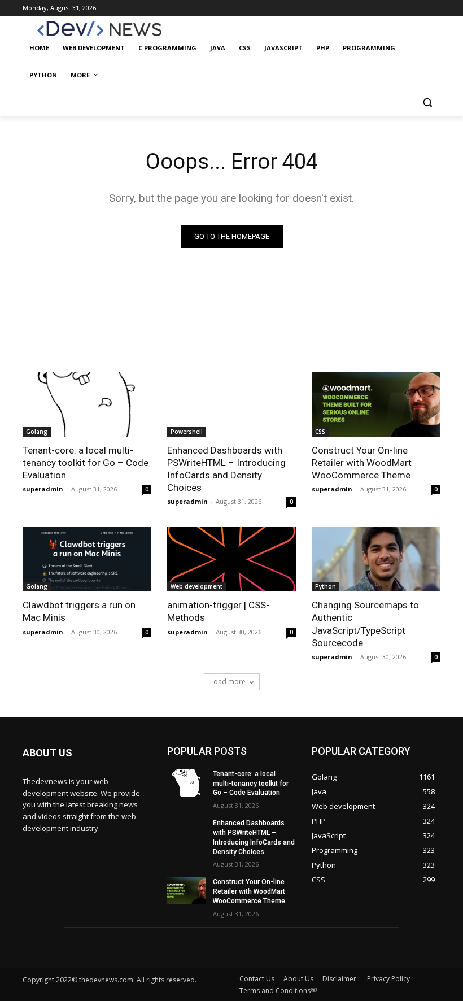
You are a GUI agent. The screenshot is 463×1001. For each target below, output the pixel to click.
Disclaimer (340, 978)
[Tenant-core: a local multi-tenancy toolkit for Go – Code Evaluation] (87, 404)
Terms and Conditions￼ (278, 990)
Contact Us (256, 978)
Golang (36, 432)
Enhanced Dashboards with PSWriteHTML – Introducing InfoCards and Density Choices (226, 469)
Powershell (187, 432)
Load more (228, 681)
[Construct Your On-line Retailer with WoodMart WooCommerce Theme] (376, 404)
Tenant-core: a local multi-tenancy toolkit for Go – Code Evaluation (85, 463)
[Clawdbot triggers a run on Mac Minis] (87, 559)
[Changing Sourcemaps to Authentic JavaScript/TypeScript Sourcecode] (376, 559)
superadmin (43, 489)
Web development (196, 586)
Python (325, 586)
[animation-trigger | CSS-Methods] (231, 559)
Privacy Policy (388, 978)
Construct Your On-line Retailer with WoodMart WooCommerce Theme (362, 463)
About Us (298, 978)
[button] (427, 102)
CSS (320, 432)
